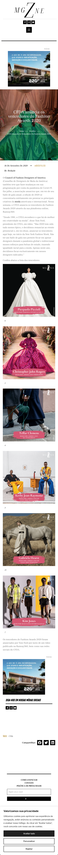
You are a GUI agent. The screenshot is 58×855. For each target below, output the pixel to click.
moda (17, 201)
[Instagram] (29, 22)
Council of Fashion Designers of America (25, 177)
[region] (29, 830)
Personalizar (29, 841)
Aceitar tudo (29, 833)
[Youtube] (33, 22)
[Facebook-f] (25, 22)
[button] (39, 742)
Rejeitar (29, 849)
